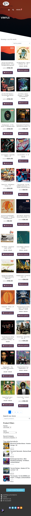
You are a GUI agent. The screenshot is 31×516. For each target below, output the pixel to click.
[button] (9, 9)
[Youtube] (18, 508)
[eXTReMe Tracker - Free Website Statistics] (2, 510)
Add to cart (8, 72)
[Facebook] (10, 508)
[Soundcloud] (21, 508)
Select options (24, 70)
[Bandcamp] (12, 508)
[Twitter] (15, 508)
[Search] (29, 418)
